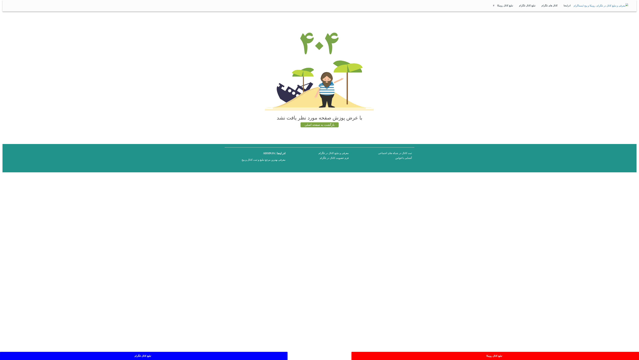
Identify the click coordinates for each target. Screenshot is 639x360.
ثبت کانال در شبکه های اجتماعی (395, 153)
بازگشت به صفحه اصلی (319, 124)
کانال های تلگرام (549, 5)
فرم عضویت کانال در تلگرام (334, 158)
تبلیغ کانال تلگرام (527, 5)
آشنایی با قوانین (403, 158)
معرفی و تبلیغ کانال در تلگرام (334, 153)
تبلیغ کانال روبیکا (505, 5)
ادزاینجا (567, 5)
